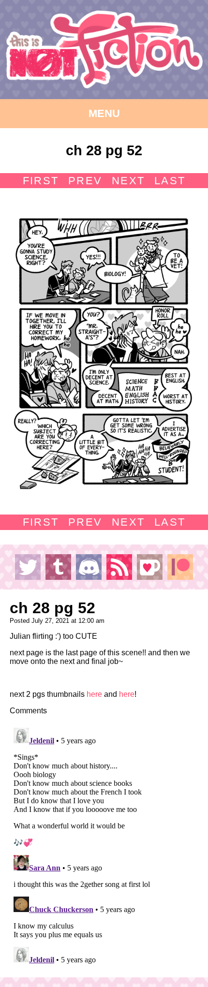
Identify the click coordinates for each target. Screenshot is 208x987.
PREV (85, 181)
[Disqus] (104, 845)
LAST (169, 181)
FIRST (41, 181)
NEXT (128, 181)
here (94, 694)
